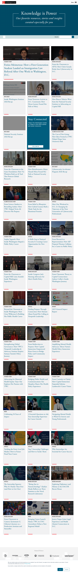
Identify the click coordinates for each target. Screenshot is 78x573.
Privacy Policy (27, 563)
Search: (57, 37)
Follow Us (35, 146)
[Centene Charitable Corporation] (17, 555)
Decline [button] (66, 569)
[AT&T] (5, 555)
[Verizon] (69, 555)
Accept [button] (60, 569)
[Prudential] (54, 555)
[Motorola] (39, 555)
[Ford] (26, 555)
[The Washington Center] (9, 2)
